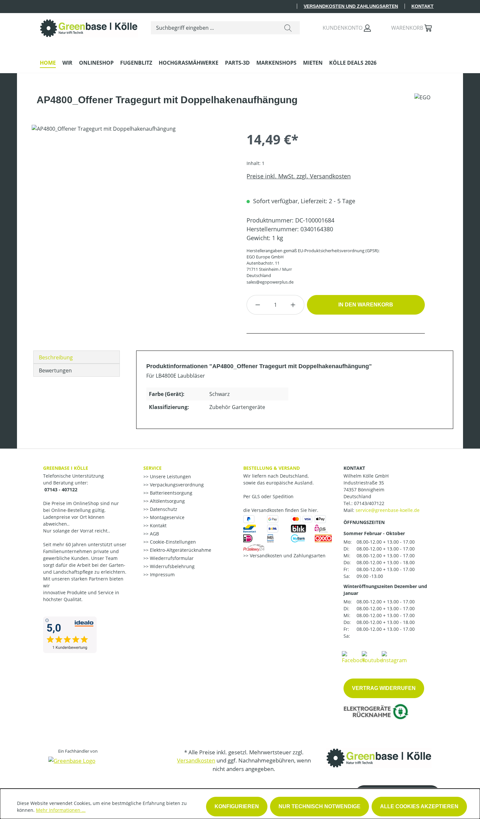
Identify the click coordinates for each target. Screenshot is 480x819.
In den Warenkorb (365, 304)
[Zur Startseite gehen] (89, 27)
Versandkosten (196, 760)
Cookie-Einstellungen (172, 542)
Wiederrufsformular (171, 558)
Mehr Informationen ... (61, 810)
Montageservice (166, 517)
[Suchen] (288, 27)
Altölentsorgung (167, 501)
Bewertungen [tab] (55, 370)
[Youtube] (372, 657)
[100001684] (132, 195)
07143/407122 (369, 503)
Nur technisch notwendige (319, 806)
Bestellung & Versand (271, 468)
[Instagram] (394, 657)
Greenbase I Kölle (65, 468)
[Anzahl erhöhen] (293, 305)
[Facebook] (353, 657)
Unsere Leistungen (170, 476)
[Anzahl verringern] (258, 305)
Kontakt (422, 6)
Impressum (162, 574)
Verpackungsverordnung (176, 485)
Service (152, 468)
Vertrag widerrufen (384, 688)
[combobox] (214, 27)
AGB (154, 534)
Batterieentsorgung (170, 493)
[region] (132, 195)
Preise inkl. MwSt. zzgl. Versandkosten (299, 176)
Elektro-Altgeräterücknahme (180, 550)
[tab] (76, 357)
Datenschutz (163, 509)
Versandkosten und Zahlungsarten (351, 6)
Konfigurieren (237, 806)
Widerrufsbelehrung (172, 566)
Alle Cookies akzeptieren (419, 806)
